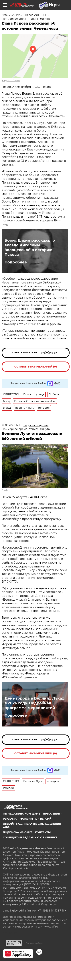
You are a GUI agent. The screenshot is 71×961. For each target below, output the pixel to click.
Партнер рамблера (34, 943)
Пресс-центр (52, 813)
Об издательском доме (21, 813)
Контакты (43, 832)
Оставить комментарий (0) (35, 366)
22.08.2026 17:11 (11, 425)
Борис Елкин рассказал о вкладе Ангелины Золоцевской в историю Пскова (30, 247)
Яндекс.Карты (11, 80)
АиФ (5, 490)
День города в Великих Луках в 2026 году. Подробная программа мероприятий (34, 703)
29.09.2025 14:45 (12, 15)
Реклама (10, 818)
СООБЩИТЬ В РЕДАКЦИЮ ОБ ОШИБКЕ (30, 837)
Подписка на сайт (17, 832)
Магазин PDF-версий (35, 818)
